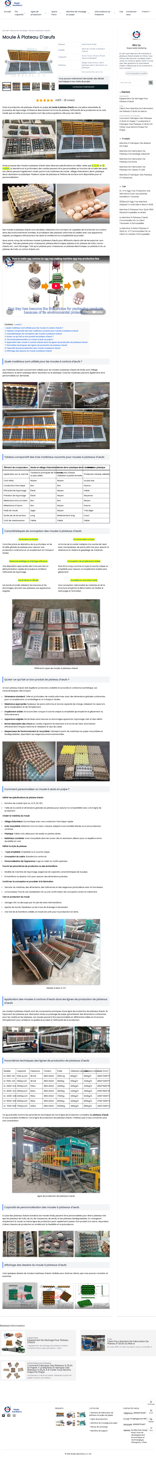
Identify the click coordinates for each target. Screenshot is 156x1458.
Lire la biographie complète (137, 73)
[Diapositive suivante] (51, 62)
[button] (16, 86)
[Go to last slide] (6, 62)
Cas (121, 11)
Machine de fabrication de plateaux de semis (132, 160)
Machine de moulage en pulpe (76, 13)
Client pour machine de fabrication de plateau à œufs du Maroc (136, 110)
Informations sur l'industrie (102, 13)
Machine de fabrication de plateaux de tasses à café (132, 168)
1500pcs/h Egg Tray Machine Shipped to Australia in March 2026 (136, 203)
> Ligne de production (98, 1419)
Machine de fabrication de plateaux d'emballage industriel (134, 152)
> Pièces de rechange (98, 1427)
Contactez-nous (131, 13)
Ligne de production (36, 13)
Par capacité (19, 13)
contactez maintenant (83, 86)
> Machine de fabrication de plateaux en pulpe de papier (101, 1414)
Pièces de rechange (18, 30)
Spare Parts (54, 13)
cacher (18, 325)
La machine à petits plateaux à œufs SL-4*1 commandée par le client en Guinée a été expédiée (134, 231)
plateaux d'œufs (100, 1114)
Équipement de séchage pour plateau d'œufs (133, 100)
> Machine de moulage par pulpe (103, 1423)
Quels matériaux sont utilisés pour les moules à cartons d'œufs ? (43, 361)
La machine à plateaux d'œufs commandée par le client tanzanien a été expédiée (133, 220)
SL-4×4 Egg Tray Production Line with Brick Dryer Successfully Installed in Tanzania (134, 193)
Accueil (7, 11)
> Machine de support (98, 1431)
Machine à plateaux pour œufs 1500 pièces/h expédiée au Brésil (136, 211)
